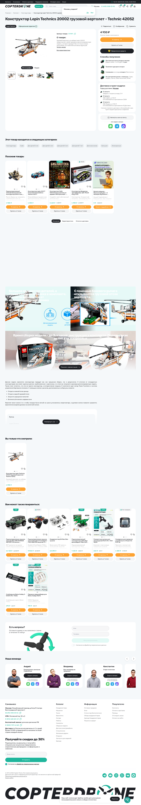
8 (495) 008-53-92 (108, 6)
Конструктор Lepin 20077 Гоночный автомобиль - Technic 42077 (36, 193)
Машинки (59, 710)
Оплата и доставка (27, 2)
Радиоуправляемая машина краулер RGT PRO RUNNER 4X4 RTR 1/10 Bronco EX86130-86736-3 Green (15, 541)
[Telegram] (117, 128)
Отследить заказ (55, 2)
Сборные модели (62, 726)
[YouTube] (110, 775)
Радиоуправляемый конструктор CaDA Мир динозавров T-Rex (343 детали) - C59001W (79, 541)
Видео (37, 68)
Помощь (115, 713)
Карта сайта (9, 778)
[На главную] (70, 793)
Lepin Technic (10, 26)
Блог (85, 710)
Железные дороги (62, 733)
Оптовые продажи (90, 708)
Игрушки (59, 736)
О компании (16, 2)
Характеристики (67, 221)
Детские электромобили (64, 728)
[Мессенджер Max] (123, 128)
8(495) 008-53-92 (11, 713)
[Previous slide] (11, 49)
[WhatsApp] (110, 128)
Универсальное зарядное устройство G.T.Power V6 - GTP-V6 (124, 541)
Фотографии (27, 68)
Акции (64, 2)
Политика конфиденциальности (16, 776)
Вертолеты (59, 715)
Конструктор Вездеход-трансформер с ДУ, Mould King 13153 (80, 193)
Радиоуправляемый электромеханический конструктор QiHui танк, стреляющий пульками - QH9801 (14, 193)
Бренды (58, 741)
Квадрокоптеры (61, 708)
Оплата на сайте (117, 718)
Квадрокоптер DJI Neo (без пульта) (59, 540)
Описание (56, 221)
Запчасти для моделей (63, 738)
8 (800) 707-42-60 (12, 725)
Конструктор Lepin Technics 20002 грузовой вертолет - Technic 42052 (15, 475)
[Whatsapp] (122, 775)
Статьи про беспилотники (93, 713)
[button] (14, 471)
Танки (58, 713)
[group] (30, 47)
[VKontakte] (128, 775)
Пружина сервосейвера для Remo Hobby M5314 (37, 595)
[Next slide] (49, 49)
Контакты (8, 2)
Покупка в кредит (90, 721)
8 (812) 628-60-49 (12, 719)
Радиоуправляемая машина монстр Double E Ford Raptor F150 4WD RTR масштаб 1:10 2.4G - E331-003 (37, 541)
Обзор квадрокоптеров (92, 715)
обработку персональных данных (27, 764)
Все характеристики (63, 50)
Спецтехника (60, 731)
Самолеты (59, 723)
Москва (116, 88)
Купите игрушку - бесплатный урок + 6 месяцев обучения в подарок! (101, 193)
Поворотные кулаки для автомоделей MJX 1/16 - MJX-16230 (103, 541)
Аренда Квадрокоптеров (92, 718)
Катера (58, 718)
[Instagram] (116, 775)
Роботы (58, 721)
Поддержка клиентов (41, 2)
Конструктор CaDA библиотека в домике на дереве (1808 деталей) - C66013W (58, 193)
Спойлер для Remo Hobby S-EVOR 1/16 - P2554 (15, 595)
